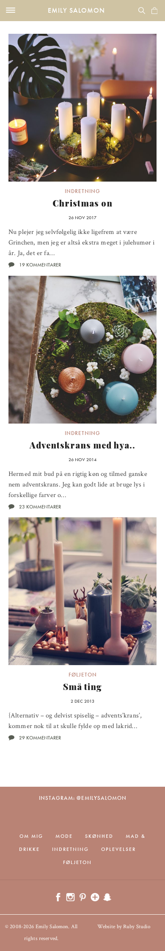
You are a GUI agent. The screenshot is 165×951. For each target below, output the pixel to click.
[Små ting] (82, 591)
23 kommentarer (40, 506)
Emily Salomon (76, 10)
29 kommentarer (40, 737)
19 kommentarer (40, 264)
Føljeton (83, 674)
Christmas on (82, 203)
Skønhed (99, 836)
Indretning (82, 191)
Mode (64, 836)
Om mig (31, 836)
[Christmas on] (82, 108)
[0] (154, 10)
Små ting (82, 686)
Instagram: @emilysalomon (82, 798)
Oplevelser (118, 849)
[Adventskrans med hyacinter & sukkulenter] (82, 350)
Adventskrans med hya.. (82, 445)
